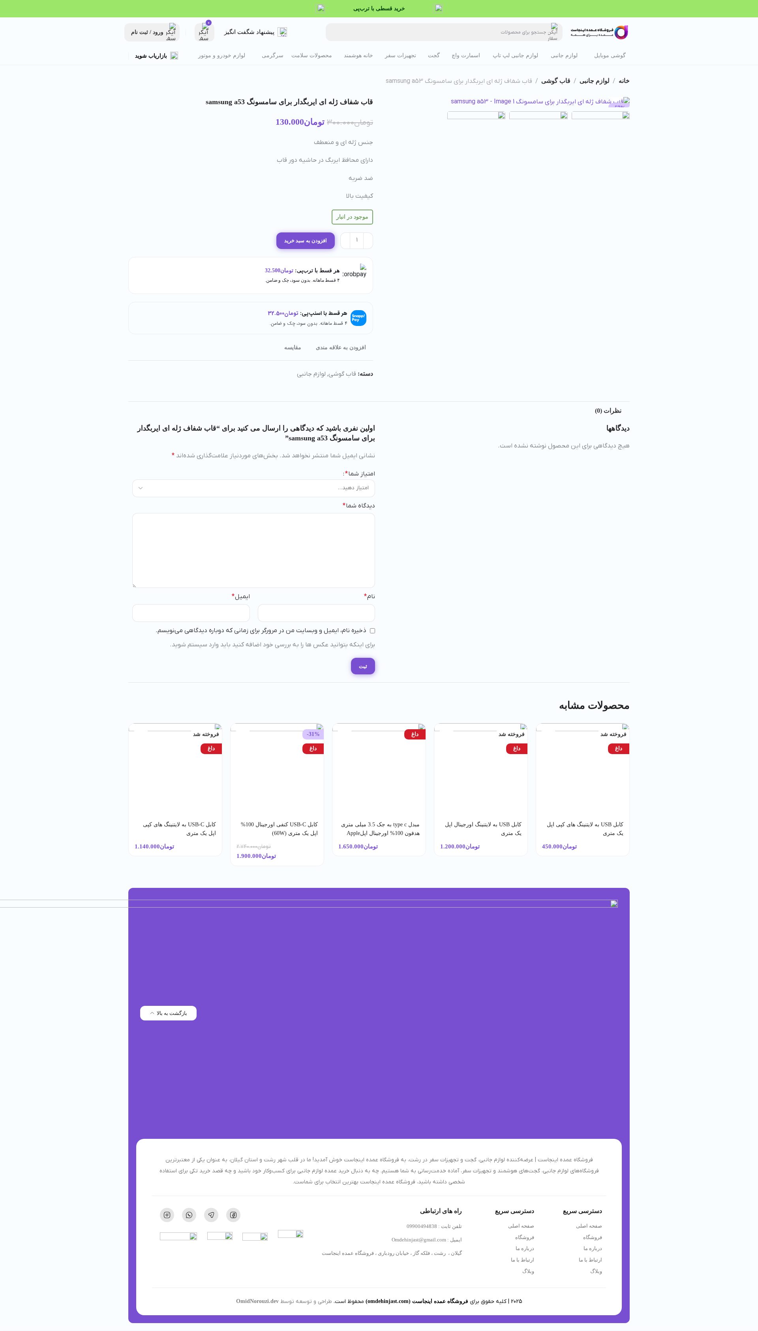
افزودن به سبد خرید (305, 240)
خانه (624, 80)
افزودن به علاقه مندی (341, 347)
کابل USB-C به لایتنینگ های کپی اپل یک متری (179, 829)
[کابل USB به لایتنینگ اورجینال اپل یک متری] (481, 769)
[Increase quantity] (345, 240)
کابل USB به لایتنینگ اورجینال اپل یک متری (483, 829)
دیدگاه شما (359, 506)
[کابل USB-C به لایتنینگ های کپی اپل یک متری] (175, 769)
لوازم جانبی (595, 80)
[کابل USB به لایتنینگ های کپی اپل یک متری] (583, 769)
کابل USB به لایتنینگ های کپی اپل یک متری (585, 829)
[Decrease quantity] (368, 240)
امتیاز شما (360, 474)
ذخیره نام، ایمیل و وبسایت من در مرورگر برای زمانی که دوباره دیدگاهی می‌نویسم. (261, 631)
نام (369, 597)
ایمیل (241, 597)
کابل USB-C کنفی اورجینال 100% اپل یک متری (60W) (279, 829)
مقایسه (292, 347)
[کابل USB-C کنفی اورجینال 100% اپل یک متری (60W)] (277, 769)
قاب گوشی (555, 80)
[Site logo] (600, 32)
